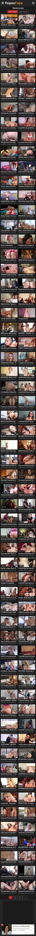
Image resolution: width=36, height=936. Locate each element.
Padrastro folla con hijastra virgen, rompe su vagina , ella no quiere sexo (9, 172)
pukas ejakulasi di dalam (8, 41)
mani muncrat (14, 159)
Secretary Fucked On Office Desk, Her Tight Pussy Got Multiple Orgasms (9, 480)
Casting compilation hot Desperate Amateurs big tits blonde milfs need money (26, 553)
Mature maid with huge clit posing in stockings (9, 421)
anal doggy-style (23, 100)
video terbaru (23, 11)
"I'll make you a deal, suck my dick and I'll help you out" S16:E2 (9, 260)
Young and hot (23, 319)
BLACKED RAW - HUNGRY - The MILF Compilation (26, 847)
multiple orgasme (24, 232)
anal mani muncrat (24, 805)
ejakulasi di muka (6, 86)
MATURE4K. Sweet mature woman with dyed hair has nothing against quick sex (26, 216)
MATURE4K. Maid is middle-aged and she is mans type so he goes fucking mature (9, 377)
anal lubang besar (24, 629)
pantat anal (22, 41)
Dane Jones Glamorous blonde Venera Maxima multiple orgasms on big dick (26, 230)
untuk (2, 100)
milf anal (3, 658)
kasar (15, 438)
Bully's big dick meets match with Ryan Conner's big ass (26, 451)
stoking (3, 203)
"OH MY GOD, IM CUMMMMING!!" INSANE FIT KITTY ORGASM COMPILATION (9, 319)
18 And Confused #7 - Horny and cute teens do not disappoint (9, 495)
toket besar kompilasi (28, 555)
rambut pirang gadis (10, 776)
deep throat (16, 629)
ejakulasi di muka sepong (26, 702)
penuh (3, 115)
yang (20, 306)
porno (6, 291)
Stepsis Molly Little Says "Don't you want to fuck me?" (26, 818)
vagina (3, 174)
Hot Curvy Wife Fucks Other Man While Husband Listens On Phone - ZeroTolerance (9, 598)
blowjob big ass (7, 629)
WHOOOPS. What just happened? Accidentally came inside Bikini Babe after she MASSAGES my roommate (9, 333)
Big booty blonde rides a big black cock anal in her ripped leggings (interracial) (26, 289)
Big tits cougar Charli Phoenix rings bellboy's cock (9, 568)
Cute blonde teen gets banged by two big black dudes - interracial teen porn (26, 642)
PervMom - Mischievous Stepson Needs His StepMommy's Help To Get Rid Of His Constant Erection (9, 671)
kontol (7, 100)
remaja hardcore (6, 232)
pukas (20, 526)
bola (14, 365)
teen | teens (14, 320)
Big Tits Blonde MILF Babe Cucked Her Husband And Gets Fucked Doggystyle (26, 509)
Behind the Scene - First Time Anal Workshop (9, 774)
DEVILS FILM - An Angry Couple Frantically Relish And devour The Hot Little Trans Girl (26, 803)
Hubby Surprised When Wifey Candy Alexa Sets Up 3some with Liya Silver (26, 495)
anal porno (16, 834)
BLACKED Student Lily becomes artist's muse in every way (26, 436)
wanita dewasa (23, 218)
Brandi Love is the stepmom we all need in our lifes (9, 451)
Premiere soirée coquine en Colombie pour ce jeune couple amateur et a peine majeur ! (9, 407)
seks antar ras (16, 86)
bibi (17, 805)
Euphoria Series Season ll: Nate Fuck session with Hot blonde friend (9, 509)
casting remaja (8, 761)
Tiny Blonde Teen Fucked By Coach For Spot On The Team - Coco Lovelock (26, 25)
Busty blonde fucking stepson (9, 715)
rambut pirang (23, 71)
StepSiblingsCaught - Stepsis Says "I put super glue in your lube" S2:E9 (9, 363)
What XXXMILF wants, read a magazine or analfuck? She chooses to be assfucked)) (26, 84)
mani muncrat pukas (7, 394)
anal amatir (28, 761)
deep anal (11, 56)
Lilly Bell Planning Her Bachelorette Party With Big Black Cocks (26, 583)
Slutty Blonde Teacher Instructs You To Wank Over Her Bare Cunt (26, 524)
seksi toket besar (12, 658)
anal (19, 203)
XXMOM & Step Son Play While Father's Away (9, 274)
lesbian (20, 56)
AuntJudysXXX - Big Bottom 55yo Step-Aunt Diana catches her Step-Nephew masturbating (9, 700)
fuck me (3, 71)
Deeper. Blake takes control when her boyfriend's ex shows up (26, 598)
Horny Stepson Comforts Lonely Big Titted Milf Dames (26, 686)
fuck (19, 820)
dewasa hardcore (14, 203)
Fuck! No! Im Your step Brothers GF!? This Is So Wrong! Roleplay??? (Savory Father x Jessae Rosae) (26, 730)
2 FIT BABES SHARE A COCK (9, 686)
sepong (10, 306)
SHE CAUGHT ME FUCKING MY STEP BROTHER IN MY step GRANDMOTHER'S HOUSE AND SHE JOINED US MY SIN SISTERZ (26, 172)
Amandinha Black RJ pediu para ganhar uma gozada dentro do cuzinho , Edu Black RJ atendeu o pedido (26, 891)
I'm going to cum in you (26, 539)
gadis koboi (8, 262)
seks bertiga (9, 687)
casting (12, 526)
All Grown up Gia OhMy (8, 539)
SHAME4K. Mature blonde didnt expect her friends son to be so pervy (9, 25)
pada (2, 291)
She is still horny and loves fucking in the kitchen (9, 642)
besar (29, 291)
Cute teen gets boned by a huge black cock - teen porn (9, 348)
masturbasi (31, 658)
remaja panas (25, 320)
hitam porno (15, 350)
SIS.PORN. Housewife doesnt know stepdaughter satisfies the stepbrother (26, 671)
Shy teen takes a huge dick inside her (9, 891)
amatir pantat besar (29, 878)
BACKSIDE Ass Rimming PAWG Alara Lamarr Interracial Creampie (26, 774)
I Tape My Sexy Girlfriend (26, 656)
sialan (2, 687)
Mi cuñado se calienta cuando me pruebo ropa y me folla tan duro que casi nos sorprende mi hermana (9, 128)
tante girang (4, 570)
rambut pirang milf (24, 86)
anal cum (4, 585)
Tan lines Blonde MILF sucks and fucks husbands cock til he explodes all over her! (26, 142)
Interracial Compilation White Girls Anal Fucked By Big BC (9, 832)
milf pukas (16, 820)
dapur (20, 159)
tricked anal (22, 467)
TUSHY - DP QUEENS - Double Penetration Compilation (26, 627)
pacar (20, 599)
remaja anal (14, 511)
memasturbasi (10, 115)
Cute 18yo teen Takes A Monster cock (9, 553)
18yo (6, 56)
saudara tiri (22, 673)
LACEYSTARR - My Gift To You (9, 744)
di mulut (24, 350)
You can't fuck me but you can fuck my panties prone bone (9, 69)
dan (2, 379)
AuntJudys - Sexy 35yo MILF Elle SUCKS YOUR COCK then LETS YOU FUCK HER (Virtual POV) (9, 803)
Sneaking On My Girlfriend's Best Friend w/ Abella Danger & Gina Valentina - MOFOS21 (26, 186)
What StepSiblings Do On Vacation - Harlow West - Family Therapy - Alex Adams (9, 847)
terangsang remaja (7, 643)
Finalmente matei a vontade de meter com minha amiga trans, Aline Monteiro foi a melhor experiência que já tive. (26, 377)
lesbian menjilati (6, 218)
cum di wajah (14, 585)
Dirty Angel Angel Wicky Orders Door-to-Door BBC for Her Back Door (26, 201)
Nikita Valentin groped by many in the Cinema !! (26, 260)
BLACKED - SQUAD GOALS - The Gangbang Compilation (26, 98)
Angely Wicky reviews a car (9, 201)
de (19, 379)
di (1, 365)
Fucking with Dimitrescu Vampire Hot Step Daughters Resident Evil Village (26, 54)
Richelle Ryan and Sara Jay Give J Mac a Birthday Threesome (9, 788)
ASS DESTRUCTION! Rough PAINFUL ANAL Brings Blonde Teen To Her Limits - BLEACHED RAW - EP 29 (26, 113)
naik (23, 790)
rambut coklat (5, 159)
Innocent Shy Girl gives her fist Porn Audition (26, 421)
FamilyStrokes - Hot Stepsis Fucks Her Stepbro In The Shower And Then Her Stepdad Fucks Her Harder (9, 230)
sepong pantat (5, 320)
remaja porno (5, 350)
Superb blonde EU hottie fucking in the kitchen (9, 862)
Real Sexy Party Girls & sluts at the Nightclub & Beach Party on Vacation (26, 304)
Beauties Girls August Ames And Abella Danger (26, 245)
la (19, 878)
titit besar (16, 453)
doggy (20, 130)
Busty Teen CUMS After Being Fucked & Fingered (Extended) (26, 274)
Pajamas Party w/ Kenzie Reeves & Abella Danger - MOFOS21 (26, 407)
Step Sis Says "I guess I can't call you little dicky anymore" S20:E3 (9, 304)
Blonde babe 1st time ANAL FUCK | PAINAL (26, 759)
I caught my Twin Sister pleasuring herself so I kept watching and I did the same (26, 363)
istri (8, 423)
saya (2, 56)
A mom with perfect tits (8, 186)
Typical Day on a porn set (9, 289)
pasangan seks (5, 408)
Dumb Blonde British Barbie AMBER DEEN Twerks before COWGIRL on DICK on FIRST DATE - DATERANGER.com (26, 832)
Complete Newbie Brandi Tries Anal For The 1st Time (9, 524)
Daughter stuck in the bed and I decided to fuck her (9, 436)
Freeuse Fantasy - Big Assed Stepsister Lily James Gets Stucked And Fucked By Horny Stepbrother (26, 700)
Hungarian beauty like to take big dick (9, 98)
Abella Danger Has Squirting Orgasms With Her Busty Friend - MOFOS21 (9, 216)
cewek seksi (4, 599)
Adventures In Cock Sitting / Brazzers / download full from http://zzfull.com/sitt (9, 113)
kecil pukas (4, 306)
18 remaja (4, 497)
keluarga (30, 159)
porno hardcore (11, 702)
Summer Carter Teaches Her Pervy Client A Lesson (9, 84)
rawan (9, 71)
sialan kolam (10, 335)
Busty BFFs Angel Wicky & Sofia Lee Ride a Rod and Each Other (26, 128)
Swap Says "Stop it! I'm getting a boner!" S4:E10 (9, 627)
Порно (10, 3)
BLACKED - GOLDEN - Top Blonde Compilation (26, 333)
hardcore (15, 232)
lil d (2, 761)
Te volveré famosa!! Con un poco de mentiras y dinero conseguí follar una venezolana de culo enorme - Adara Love (26, 480)
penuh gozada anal (24, 893)
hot (19, 320)
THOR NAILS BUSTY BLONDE (9, 876)
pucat (13, 864)
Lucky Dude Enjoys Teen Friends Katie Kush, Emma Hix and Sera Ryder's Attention (26, 392)
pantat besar (22, 291)
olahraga (16, 262)
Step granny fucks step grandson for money (9, 142)
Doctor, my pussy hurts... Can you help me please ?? (9, 40)
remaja (32, 394)
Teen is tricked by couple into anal (26, 465)
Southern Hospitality (7, 583)
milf (7, 203)
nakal (20, 717)
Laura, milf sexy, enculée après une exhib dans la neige (9, 656)
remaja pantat (10, 555)
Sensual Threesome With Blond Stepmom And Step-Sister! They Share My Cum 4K (9, 818)
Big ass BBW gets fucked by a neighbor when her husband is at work (26, 40)
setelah (3, 335)
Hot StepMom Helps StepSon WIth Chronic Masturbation (9, 392)
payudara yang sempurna (9, 188)
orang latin (24, 482)
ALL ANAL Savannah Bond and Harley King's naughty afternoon (26, 715)
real (16, 174)
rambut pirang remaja (8, 27)
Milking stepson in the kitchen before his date (26, 157)
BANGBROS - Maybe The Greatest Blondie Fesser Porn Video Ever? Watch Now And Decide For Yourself (9, 730)
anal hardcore (22, 115)
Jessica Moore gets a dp (26, 744)
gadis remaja (5, 247)
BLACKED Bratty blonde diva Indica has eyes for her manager (26, 788)
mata (20, 790)
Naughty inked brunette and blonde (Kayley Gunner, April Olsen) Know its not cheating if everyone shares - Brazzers (9, 157)
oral (11, 365)
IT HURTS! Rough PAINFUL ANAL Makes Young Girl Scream (9, 612)
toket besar (22, 144)
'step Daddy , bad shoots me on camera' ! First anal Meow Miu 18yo (9, 54)
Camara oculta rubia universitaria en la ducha (26, 876)
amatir (33, 86)
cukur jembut (13, 570)
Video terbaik (12, 11)
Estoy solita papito (7, 245)
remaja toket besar (16, 100)
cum (19, 276)
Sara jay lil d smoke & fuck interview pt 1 (9, 759)
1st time (21, 761)
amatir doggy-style (17, 408)
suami (28, 41)
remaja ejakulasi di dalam (9, 849)
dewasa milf (17, 746)
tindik (17, 115)
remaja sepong (23, 27)
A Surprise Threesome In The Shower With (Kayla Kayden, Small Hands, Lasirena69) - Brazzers (26, 69)
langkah (3, 144)
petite (13, 71)
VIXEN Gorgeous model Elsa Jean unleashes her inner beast (26, 612)
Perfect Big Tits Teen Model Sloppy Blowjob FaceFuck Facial (26, 568)
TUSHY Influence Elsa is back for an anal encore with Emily (9, 465)
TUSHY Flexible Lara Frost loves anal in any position (26, 348)
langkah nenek (11, 144)
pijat (33, 306)
